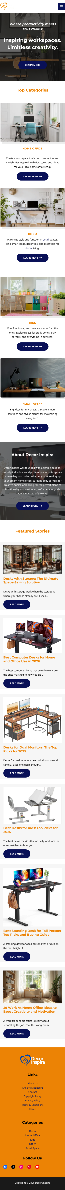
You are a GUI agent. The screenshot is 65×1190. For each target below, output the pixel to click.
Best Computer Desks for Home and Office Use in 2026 (29, 659)
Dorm (32, 1131)
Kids (32, 1139)
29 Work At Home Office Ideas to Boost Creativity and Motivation (30, 1009)
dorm (29, 248)
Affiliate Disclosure (32, 1087)
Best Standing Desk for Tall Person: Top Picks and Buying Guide (32, 933)
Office (32, 1143)
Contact (32, 1091)
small (46, 239)
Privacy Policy (32, 1100)
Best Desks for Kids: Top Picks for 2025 (30, 830)
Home (32, 1109)
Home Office (32, 1135)
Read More (17, 604)
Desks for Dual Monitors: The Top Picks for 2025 (30, 749)
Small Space (32, 1148)
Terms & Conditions (33, 1104)
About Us (33, 1083)
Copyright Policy (33, 1096)
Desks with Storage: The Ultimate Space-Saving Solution (30, 580)
